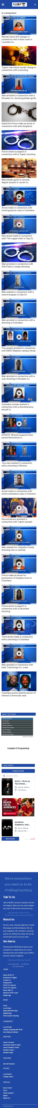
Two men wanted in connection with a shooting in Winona (17, 464)
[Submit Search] (35, 4)
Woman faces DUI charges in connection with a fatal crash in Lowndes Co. (17, 39)
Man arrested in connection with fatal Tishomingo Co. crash (17, 666)
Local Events (7, 1027)
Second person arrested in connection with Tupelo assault (17, 520)
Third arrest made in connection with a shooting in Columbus (17, 638)
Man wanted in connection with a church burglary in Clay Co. (18, 293)
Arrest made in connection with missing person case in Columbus (18, 209)
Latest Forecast (8, 1042)
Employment (7, 983)
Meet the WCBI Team (10, 993)
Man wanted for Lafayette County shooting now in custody (18, 548)
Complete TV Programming (18, 748)
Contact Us (7, 980)
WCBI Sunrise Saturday (11, 1016)
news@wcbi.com (24, 913)
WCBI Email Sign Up (23, 960)
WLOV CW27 (7, 1088)
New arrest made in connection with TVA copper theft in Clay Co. (18, 237)
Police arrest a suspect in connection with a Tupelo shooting (18, 153)
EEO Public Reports (18, 966)
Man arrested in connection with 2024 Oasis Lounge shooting (17, 265)
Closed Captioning (13, 964)
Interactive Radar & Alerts (12, 1045)
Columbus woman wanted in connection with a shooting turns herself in (17, 407)
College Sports (8, 1077)
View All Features (9, 1064)
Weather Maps (8, 1052)
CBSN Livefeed (8, 1093)
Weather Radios (8, 1050)
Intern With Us (8, 990)
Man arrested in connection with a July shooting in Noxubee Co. (18, 377)
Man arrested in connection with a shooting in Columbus (18, 321)
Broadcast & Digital (10, 978)
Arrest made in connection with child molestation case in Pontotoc (19, 492)
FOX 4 (5, 1090)
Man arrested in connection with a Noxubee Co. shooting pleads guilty (19, 96)
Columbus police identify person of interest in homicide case (19, 694)
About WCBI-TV (8, 975)
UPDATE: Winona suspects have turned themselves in (17, 436)
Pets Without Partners (10, 1032)
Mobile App (11, 960)
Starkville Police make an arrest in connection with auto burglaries (18, 124)
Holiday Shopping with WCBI (12, 1030)
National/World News (10, 1011)
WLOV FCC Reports (9, 988)
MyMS (5, 1095)
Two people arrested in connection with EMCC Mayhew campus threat (19, 349)
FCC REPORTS (25, 964)
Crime (5, 1006)
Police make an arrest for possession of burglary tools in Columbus (17, 578)
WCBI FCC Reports (9, 985)
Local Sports (7, 1074)
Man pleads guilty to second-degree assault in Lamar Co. (16, 181)
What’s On (6, 1098)
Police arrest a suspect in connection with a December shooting (15, 609)
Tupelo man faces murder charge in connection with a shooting (19, 68)
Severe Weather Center (11, 1047)
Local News (7, 1008)
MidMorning (7, 1013)
